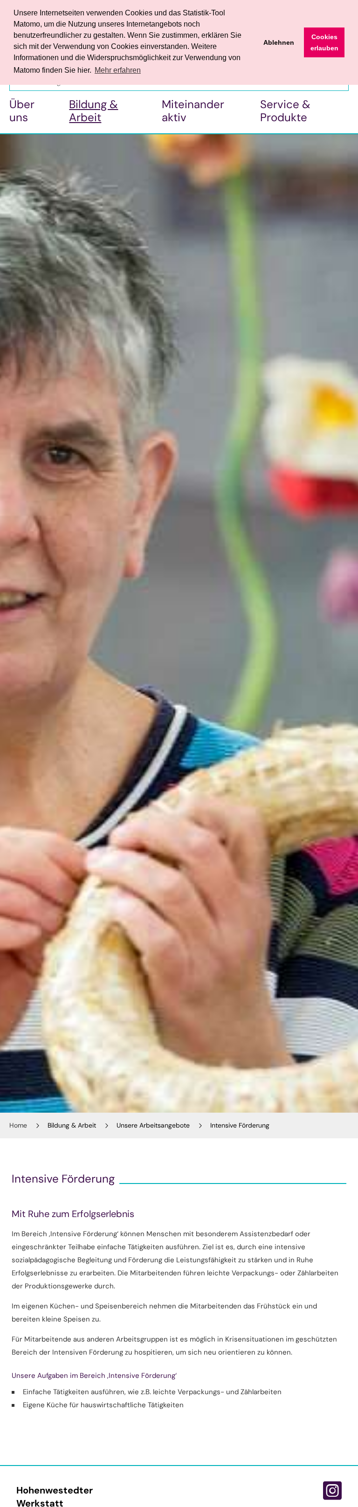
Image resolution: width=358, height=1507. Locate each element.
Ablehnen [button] (278, 42)
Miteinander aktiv (193, 110)
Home (18, 1125)
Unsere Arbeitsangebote (153, 1125)
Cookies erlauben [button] (324, 42)
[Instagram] (332, 1490)
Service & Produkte (285, 110)
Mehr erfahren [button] (118, 70)
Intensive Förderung (239, 1125)
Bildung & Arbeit (93, 110)
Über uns (21, 110)
